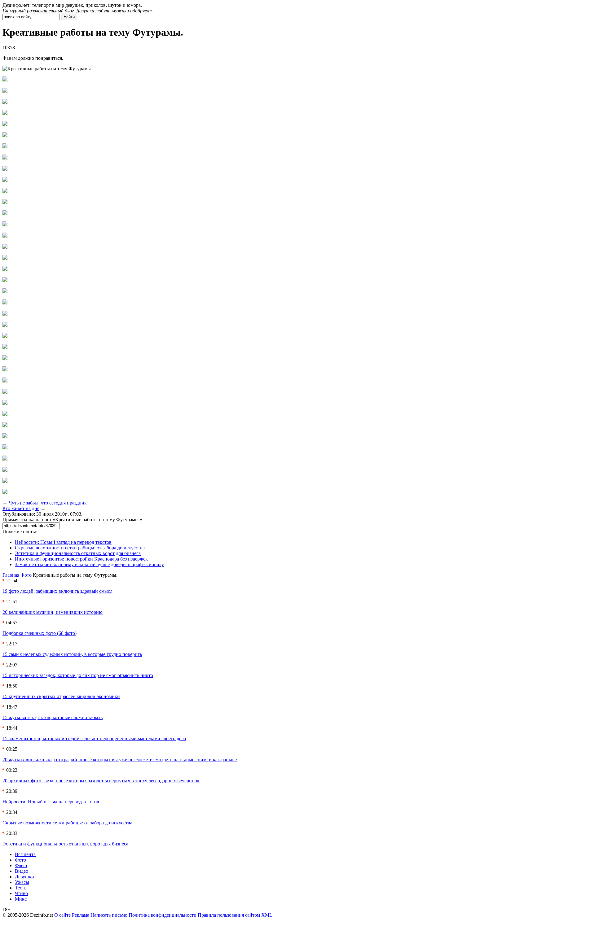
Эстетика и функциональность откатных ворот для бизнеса (78, 553)
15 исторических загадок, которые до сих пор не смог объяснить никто (77, 675)
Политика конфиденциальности (162, 915)
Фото (26, 575)
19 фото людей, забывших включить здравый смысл (57, 591)
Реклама (80, 915)
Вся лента (25, 854)
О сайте (62, 915)
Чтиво (21, 893)
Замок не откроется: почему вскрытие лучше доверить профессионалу (89, 564)
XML (266, 915)
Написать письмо (108, 915)
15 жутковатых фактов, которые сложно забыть (52, 717)
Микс (21, 899)
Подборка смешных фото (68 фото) (39, 633)
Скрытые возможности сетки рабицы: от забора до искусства (80, 547)
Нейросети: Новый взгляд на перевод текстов (63, 542)
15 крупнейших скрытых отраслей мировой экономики (61, 696)
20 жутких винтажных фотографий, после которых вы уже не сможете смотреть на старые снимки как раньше (119, 759)
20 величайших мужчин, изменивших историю (52, 612)
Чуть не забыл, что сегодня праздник (48, 502)
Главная (10, 575)
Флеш (21, 865)
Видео (21, 871)
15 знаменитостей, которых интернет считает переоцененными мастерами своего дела (94, 738)
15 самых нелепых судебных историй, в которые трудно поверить (72, 654)
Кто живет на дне (20, 508)
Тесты (21, 887)
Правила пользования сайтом (229, 915)
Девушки (24, 876)
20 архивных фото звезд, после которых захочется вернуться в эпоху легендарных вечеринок (101, 780)
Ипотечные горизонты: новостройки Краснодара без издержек (81, 558)
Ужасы (22, 882)
